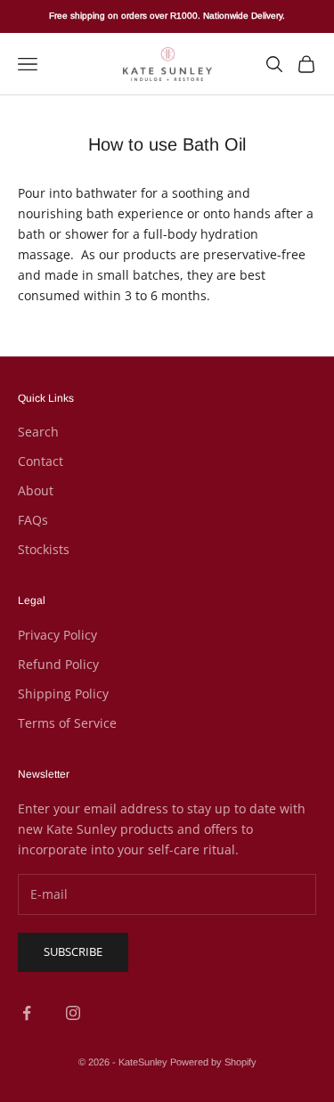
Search (38, 431)
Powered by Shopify (213, 1062)
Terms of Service (67, 722)
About (35, 490)
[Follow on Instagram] (73, 1013)
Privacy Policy (57, 634)
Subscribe (73, 951)
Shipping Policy (63, 693)
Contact (40, 461)
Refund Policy (58, 664)
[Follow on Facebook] (27, 1013)
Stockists (43, 549)
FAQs (33, 519)
